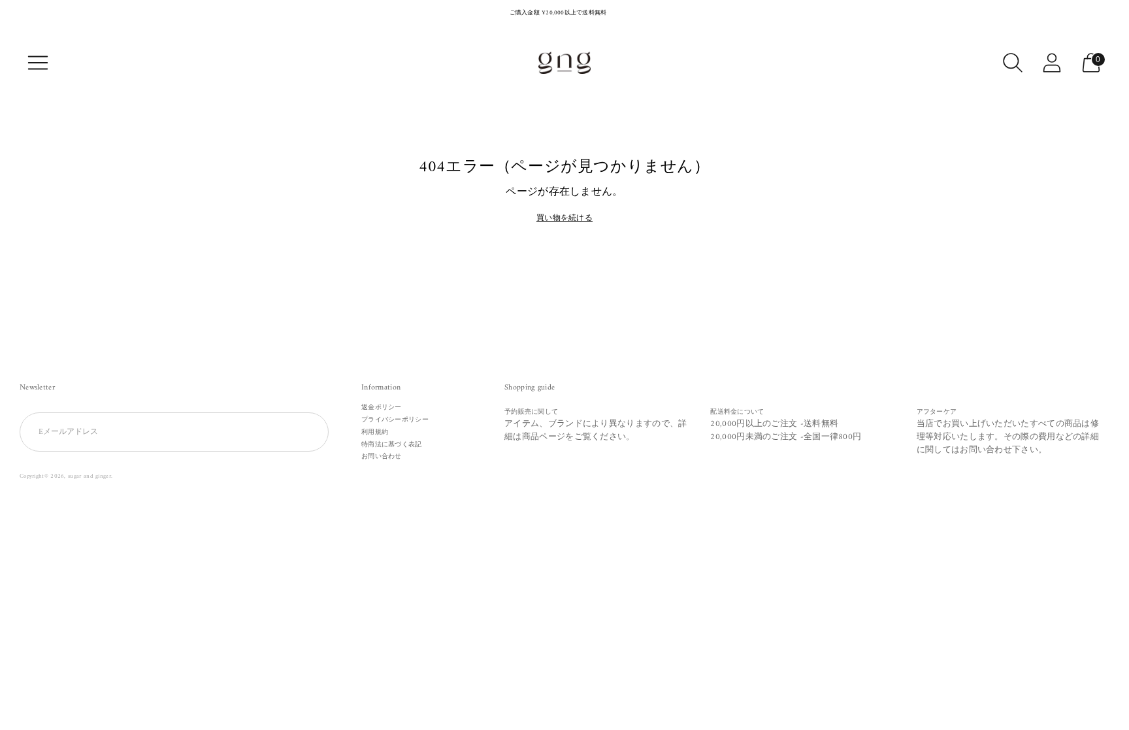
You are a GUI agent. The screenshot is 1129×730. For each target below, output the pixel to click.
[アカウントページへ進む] (1052, 62)
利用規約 (374, 432)
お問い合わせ (381, 456)
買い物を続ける (564, 219)
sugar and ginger (89, 476)
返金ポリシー (381, 407)
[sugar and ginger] (564, 63)
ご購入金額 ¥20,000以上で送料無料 (558, 13)
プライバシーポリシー (395, 419)
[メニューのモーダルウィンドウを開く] (38, 62)
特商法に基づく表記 (391, 444)
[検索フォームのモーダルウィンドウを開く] (1012, 62)
